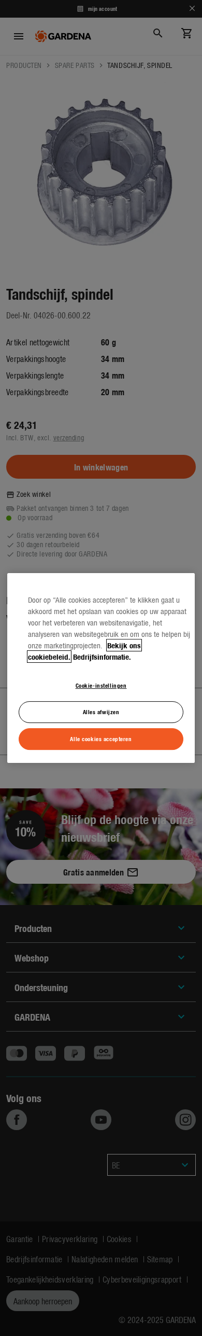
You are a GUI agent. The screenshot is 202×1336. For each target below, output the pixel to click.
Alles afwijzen (101, 711)
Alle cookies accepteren (101, 738)
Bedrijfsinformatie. (102, 656)
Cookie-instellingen (101, 685)
